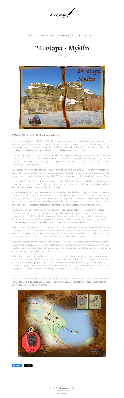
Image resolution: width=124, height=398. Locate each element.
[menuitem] (33, 35)
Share (18, 365)
